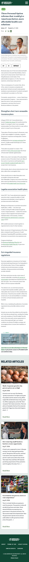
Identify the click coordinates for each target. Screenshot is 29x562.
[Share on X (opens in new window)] (8, 31)
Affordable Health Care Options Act (16, 183)
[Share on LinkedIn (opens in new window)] (11, 31)
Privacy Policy (14, 558)
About (3, 544)
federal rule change (10, 122)
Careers (20, 549)
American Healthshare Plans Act (11, 242)
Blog (3, 9)
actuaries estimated (18, 140)
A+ (3, 66)
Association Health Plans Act (10, 244)
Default (16, 66)
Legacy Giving (22, 544)
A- (9, 66)
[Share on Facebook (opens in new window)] (6, 31)
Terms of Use (11, 544)
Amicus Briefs (11, 549)
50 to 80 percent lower (14, 150)
